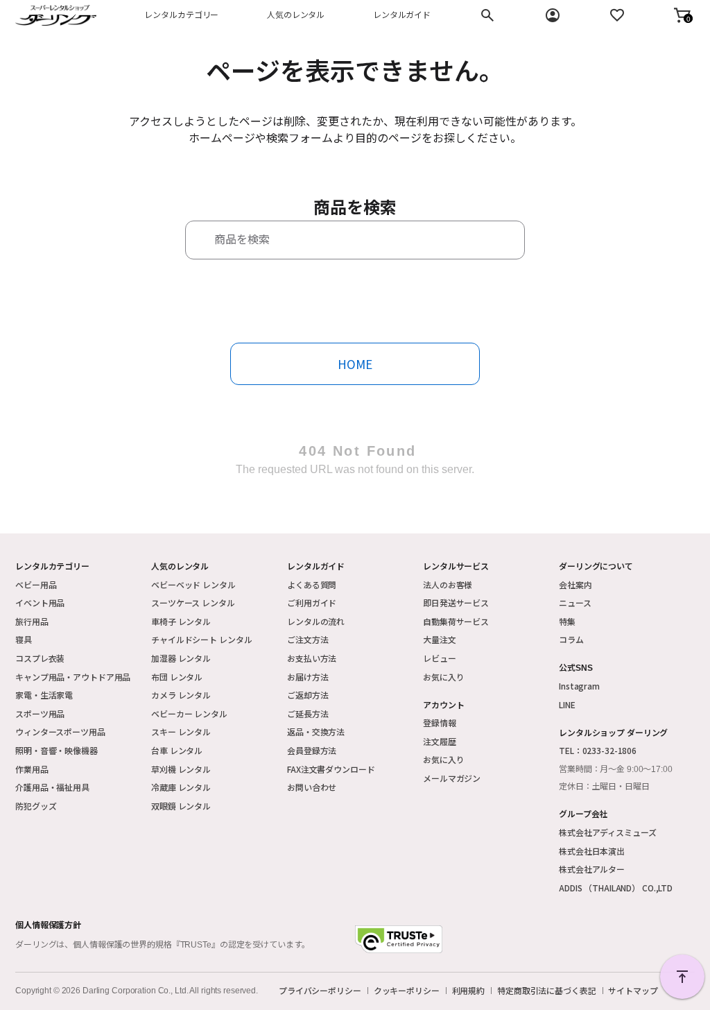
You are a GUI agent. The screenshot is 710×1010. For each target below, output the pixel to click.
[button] (682, 15)
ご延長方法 (307, 713)
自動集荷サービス (456, 621)
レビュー (439, 658)
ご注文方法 (307, 639)
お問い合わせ (311, 787)
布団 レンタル (176, 677)
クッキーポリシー (407, 990)
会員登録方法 (311, 750)
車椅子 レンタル (181, 621)
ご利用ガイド (311, 602)
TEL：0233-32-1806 (598, 750)
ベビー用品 (35, 584)
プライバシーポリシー (320, 990)
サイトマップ (632, 990)
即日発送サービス (456, 602)
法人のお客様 (447, 584)
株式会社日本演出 (592, 851)
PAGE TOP (682, 977)
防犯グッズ (35, 806)
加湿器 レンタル (181, 658)
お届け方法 (307, 677)
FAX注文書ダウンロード (331, 769)
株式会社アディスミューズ (608, 832)
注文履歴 (439, 741)
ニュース (575, 602)
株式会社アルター (592, 869)
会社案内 (575, 584)
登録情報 (439, 722)
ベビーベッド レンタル (193, 584)
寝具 (23, 639)
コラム (571, 639)
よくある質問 (311, 584)
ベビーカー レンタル (189, 713)
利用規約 (468, 990)
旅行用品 (32, 621)
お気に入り (443, 677)
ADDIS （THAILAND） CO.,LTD (616, 887)
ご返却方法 (307, 695)
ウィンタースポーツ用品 (60, 731)
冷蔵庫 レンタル (181, 787)
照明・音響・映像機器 (56, 750)
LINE (567, 704)
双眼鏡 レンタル (181, 806)
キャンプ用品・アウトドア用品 (72, 677)
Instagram (579, 686)
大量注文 (439, 639)
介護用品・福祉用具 (52, 787)
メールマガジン (451, 778)
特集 (567, 621)
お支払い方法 (311, 658)
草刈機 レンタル (181, 769)
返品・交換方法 (316, 731)
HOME (355, 364)
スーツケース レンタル (193, 602)
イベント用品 (39, 602)
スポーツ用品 (39, 713)
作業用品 (32, 769)
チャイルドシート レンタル (201, 639)
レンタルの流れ (316, 621)
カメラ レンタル (181, 695)
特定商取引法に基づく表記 (546, 990)
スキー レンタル (181, 731)
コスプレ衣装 (39, 658)
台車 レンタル (176, 750)
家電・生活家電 (44, 695)
